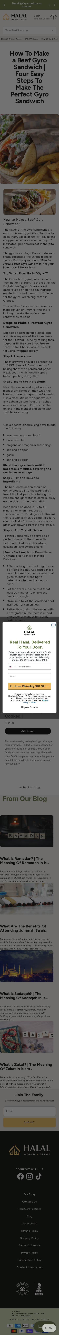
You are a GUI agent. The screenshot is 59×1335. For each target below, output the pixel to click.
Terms (33, 703)
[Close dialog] (53, 625)
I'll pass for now (29, 707)
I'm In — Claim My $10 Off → (29, 686)
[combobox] (12, 666)
